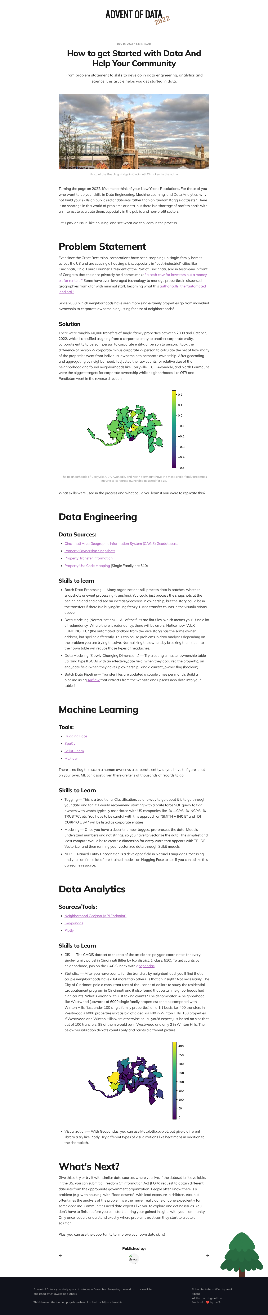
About (196, 1293)
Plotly (69, 930)
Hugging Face (75, 736)
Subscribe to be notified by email (212, 1289)
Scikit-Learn (74, 751)
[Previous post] (62, 1255)
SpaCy (69, 743)
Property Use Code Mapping (87, 565)
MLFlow (71, 758)
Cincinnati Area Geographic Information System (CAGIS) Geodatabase (121, 543)
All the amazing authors (207, 1298)
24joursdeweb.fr (112, 1302)
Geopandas (73, 923)
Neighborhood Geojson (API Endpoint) (95, 916)
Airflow (94, 680)
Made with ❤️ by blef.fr (206, 1302)
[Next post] (206, 1255)
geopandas (145, 966)
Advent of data (134, 14)
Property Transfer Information (88, 558)
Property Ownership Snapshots (89, 551)
